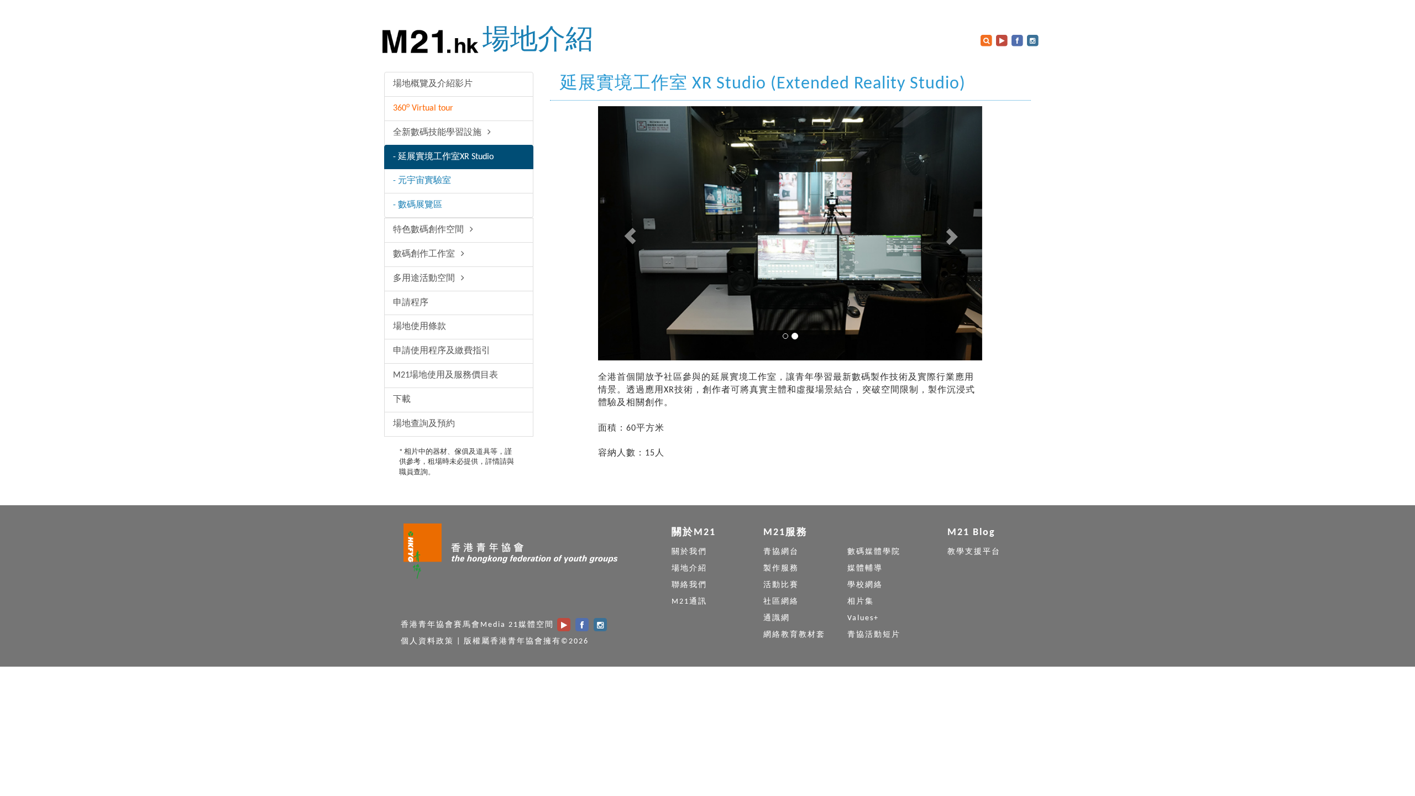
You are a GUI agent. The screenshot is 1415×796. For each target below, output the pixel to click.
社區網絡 (781, 602)
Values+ (863, 618)
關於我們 (689, 552)
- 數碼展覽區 (417, 205)
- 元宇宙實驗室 (422, 180)
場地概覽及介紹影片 (433, 84)
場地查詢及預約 (424, 424)
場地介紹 (538, 41)
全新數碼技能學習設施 (438, 132)
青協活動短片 (873, 635)
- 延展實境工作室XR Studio (443, 157)
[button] (627, 233)
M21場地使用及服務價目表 (445, 375)
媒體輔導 (865, 568)
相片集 (860, 602)
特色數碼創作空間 (429, 230)
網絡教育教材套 (794, 635)
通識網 (776, 618)
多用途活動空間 (425, 278)
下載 (402, 399)
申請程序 (410, 302)
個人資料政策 (427, 641)
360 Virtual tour (423, 107)
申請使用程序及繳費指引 (441, 351)
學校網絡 (865, 585)
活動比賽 (781, 585)
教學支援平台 (973, 552)
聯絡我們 (689, 585)
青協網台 (781, 552)
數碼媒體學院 (873, 552)
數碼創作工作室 (425, 254)
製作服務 (781, 568)
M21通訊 (689, 602)
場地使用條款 (419, 326)
